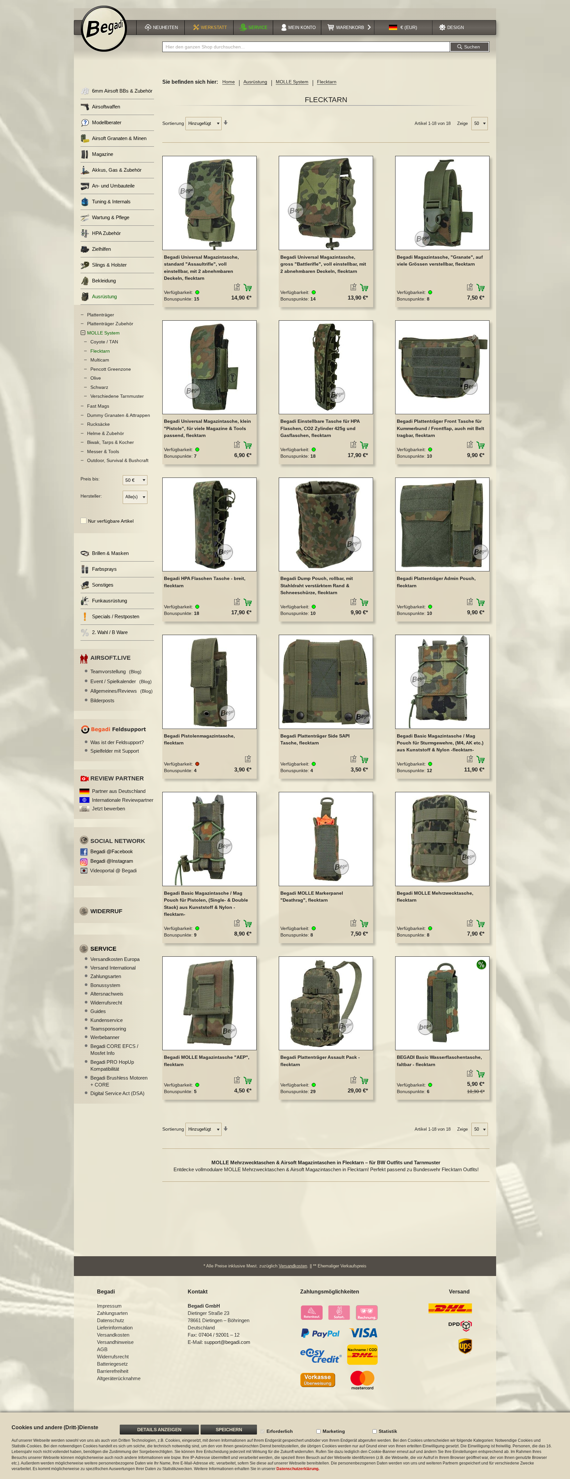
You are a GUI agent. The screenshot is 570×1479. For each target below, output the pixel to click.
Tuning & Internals (111, 201)
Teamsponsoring (108, 1028)
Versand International (113, 968)
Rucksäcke (98, 424)
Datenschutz (110, 1320)
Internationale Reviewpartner (122, 800)
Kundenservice (106, 1020)
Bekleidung (104, 280)
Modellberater (106, 122)
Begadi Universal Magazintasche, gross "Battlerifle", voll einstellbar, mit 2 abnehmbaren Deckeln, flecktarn (323, 264)
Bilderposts (102, 700)
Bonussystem (105, 985)
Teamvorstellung (116, 671)
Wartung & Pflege (110, 217)
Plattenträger (100, 314)
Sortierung (173, 123)
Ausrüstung (255, 81)
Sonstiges (102, 585)
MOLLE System (292, 81)
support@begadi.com (227, 1342)
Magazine (102, 154)
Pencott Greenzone (110, 369)
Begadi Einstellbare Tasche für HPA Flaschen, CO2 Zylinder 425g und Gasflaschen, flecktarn (320, 428)
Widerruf (106, 911)
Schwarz (99, 387)
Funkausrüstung (109, 600)
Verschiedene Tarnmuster (117, 396)
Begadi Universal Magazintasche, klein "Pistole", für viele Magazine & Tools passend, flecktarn (207, 428)
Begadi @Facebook (111, 851)
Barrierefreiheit (112, 1371)
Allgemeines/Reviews (121, 691)
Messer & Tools (103, 451)
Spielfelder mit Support (114, 751)
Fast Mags (98, 406)
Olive (95, 378)
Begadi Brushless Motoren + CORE (118, 1081)
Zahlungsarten (105, 976)
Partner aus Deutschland (118, 791)
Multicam (99, 359)
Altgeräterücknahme (119, 1378)
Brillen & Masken (110, 553)
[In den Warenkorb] (247, 287)
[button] (403, 27)
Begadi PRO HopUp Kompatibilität (112, 1065)
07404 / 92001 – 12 (219, 1335)
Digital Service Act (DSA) (117, 1093)
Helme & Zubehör (105, 433)
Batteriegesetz (112, 1364)
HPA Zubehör (106, 233)
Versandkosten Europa (115, 959)
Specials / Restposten (115, 616)
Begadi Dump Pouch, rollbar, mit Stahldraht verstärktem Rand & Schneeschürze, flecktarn (316, 585)
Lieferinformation (115, 1327)
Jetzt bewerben (108, 808)
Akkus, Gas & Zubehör (117, 170)
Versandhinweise (115, 1342)
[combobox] (306, 47)
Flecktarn (100, 351)
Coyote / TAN (104, 341)
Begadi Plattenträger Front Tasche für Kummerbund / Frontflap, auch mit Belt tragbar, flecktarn (440, 428)
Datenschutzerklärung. (297, 1468)
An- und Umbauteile (113, 185)
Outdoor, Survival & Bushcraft (117, 460)
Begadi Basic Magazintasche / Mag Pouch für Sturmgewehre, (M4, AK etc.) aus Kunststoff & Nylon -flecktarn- (440, 743)
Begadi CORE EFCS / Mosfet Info (114, 1049)
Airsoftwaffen (106, 106)
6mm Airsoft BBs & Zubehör (122, 91)
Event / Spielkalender (121, 681)
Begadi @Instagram (111, 861)
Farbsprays (104, 569)
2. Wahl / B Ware (110, 632)
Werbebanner (104, 1037)
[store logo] (104, 29)
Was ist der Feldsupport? (117, 742)
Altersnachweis (106, 994)
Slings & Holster (109, 265)
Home (228, 81)
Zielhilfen (101, 249)
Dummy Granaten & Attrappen (118, 415)
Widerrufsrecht (106, 1002)
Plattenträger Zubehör (110, 323)
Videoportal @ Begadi (113, 870)
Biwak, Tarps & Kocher (110, 442)
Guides (98, 1011)
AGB (102, 1349)
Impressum (109, 1306)
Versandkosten (293, 1265)
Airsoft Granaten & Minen (119, 138)
